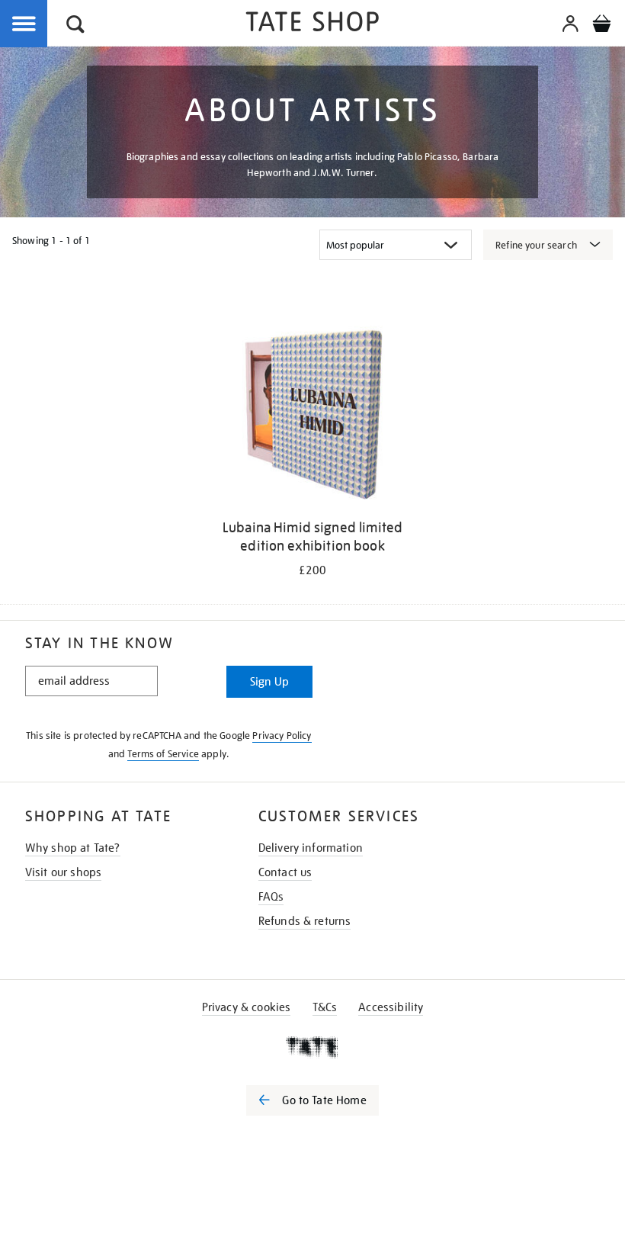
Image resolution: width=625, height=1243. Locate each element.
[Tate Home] (312, 1047)
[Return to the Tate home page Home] (312, 24)
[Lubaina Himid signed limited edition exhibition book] (312, 415)
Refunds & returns (304, 921)
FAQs (271, 896)
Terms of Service (163, 753)
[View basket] (601, 25)
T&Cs (325, 1007)
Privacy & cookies (246, 1007)
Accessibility (390, 1007)
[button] (75, 26)
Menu (24, 24)
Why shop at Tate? (72, 848)
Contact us (285, 872)
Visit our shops (63, 872)
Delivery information (310, 848)
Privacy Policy (281, 735)
